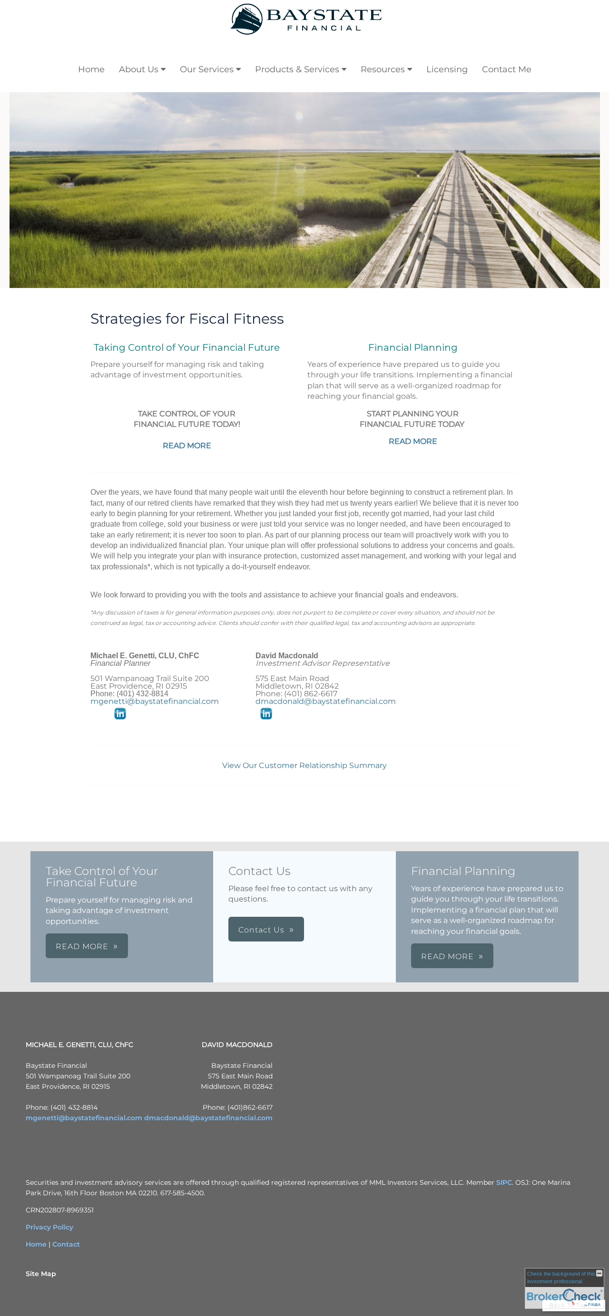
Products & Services (297, 69)
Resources (383, 69)
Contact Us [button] (261, 929)
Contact (66, 1244)
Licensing (447, 69)
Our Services (207, 69)
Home (91, 69)
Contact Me (506, 69)
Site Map (41, 1273)
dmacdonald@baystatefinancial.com (325, 701)
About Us (138, 69)
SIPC (504, 1182)
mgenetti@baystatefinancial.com (154, 701)
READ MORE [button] (82, 946)
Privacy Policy (49, 1227)
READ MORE (187, 445)
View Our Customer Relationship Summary (304, 765)
